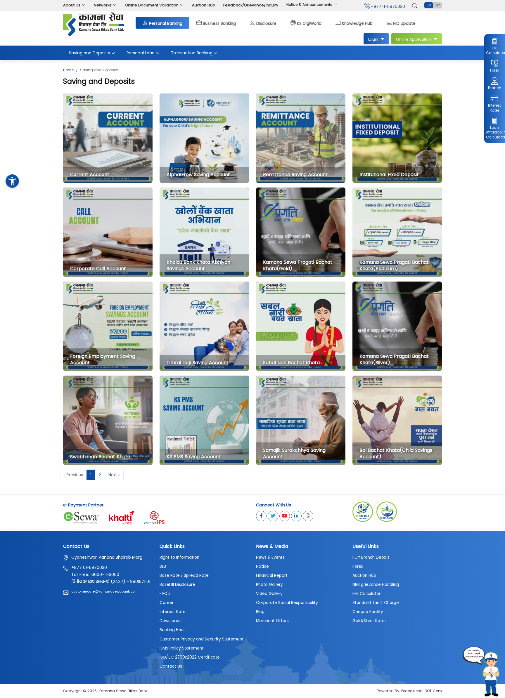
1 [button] (90, 475)
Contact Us (171, 666)
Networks (102, 5)
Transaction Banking (191, 53)
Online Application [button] (413, 39)
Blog (260, 611)
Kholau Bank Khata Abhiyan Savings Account (198, 265)
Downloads (170, 621)
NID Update (404, 22)
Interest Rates (494, 108)
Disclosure (266, 22)
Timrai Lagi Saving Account (198, 362)
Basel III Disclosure (177, 584)
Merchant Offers (272, 621)
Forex (494, 70)
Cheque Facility (367, 611)
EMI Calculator (494, 50)
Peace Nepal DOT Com (421, 690)
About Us (71, 5)
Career (167, 602)
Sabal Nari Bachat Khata (291, 362)
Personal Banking (165, 22)
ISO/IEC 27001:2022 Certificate (190, 657)
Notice (262, 566)
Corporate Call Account (98, 268)
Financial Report (272, 575)
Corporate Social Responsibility (287, 602)
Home (68, 69)
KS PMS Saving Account (194, 456)
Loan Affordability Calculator (494, 132)
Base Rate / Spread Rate (184, 575)
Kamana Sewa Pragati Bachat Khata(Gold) (297, 265)
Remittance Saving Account (295, 174)
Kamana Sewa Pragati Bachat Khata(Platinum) (394, 265)
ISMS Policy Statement (182, 648)
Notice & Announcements (309, 4)
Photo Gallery (269, 584)
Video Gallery (269, 593)
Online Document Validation (152, 5)
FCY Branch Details (371, 557)
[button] (12, 181)
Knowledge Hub (357, 22)
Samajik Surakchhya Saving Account (294, 453)
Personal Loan (141, 53)
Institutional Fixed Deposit (389, 174)
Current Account (89, 174)
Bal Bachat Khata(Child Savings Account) (395, 453)
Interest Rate (173, 611)
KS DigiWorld (309, 22)
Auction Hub (203, 5)
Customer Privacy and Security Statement (202, 639)
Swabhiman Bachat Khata (100, 456)
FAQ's (165, 593)
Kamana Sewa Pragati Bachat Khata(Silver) (394, 359)
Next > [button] (114, 475)
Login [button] (373, 39)
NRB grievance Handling (375, 584)
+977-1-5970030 (387, 6)
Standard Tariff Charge (375, 602)
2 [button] (100, 475)
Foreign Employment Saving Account (102, 359)
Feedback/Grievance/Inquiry (250, 5)
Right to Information (179, 557)
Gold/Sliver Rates (369, 621)
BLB (163, 566)
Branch (494, 87)
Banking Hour (172, 630)
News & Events (270, 557)
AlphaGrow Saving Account (198, 174)
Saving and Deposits (89, 53)
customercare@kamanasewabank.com (104, 591)
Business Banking (219, 22)
